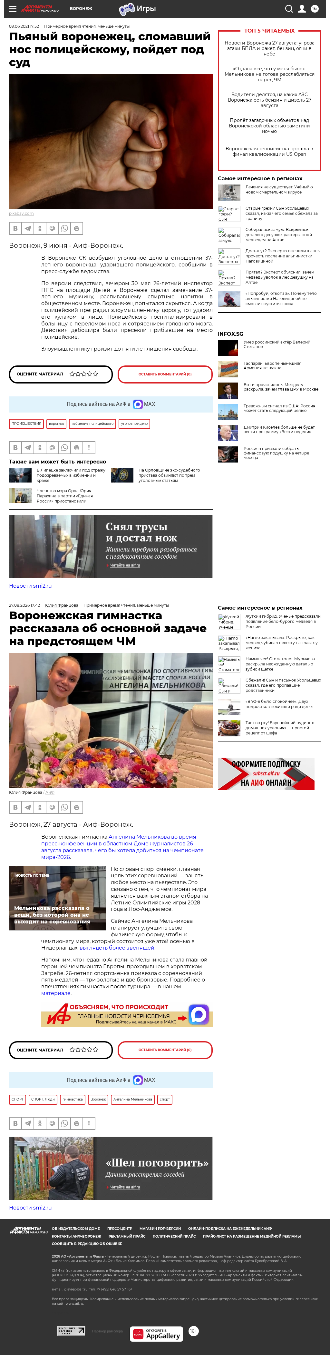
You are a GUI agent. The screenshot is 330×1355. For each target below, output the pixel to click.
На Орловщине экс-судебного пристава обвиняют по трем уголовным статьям (169, 475)
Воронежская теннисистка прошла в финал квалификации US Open (269, 151)
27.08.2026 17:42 (24, 605)
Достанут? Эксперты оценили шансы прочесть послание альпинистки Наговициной (283, 256)
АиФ (49, 792)
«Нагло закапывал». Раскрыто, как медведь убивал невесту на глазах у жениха (282, 642)
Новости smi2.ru (30, 586)
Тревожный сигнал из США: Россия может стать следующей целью (279, 408)
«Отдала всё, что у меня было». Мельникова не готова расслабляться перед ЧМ (270, 74)
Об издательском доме (76, 1229)
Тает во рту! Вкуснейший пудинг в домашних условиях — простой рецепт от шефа (280, 727)
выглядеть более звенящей (117, 948)
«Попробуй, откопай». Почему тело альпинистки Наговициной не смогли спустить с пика (281, 298)
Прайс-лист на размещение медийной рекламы (252, 1236)
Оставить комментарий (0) (165, 374)
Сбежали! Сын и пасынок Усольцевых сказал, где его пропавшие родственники (283, 685)
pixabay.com (21, 213)
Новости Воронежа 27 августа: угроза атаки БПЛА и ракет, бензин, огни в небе (270, 48)
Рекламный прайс (127, 1236)
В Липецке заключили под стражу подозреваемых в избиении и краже (71, 475)
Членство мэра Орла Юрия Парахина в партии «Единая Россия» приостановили (65, 495)
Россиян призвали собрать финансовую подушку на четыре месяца (276, 453)
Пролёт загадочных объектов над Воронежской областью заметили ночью (269, 126)
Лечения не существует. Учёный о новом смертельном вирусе (279, 189)
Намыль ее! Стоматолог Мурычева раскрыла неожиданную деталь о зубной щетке (280, 664)
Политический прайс (174, 1236)
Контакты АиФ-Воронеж (76, 1236)
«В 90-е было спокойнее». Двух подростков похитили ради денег (280, 704)
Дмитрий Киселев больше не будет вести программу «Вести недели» (279, 429)
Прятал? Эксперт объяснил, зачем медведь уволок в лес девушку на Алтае (280, 277)
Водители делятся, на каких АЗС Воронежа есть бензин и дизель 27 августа (269, 100)
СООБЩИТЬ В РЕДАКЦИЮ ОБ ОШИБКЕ (87, 1244)
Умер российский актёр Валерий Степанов (277, 344)
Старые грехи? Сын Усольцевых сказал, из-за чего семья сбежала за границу (282, 213)
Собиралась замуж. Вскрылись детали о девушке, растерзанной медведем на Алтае (279, 234)
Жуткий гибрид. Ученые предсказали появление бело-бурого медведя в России (283, 621)
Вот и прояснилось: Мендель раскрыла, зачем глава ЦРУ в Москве (281, 387)
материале (56, 993)
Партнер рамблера (107, 1331)
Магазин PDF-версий (160, 1229)
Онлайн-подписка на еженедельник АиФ (230, 1229)
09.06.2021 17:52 (24, 26)
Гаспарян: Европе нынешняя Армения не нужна (272, 365)
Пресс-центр (119, 1229)
